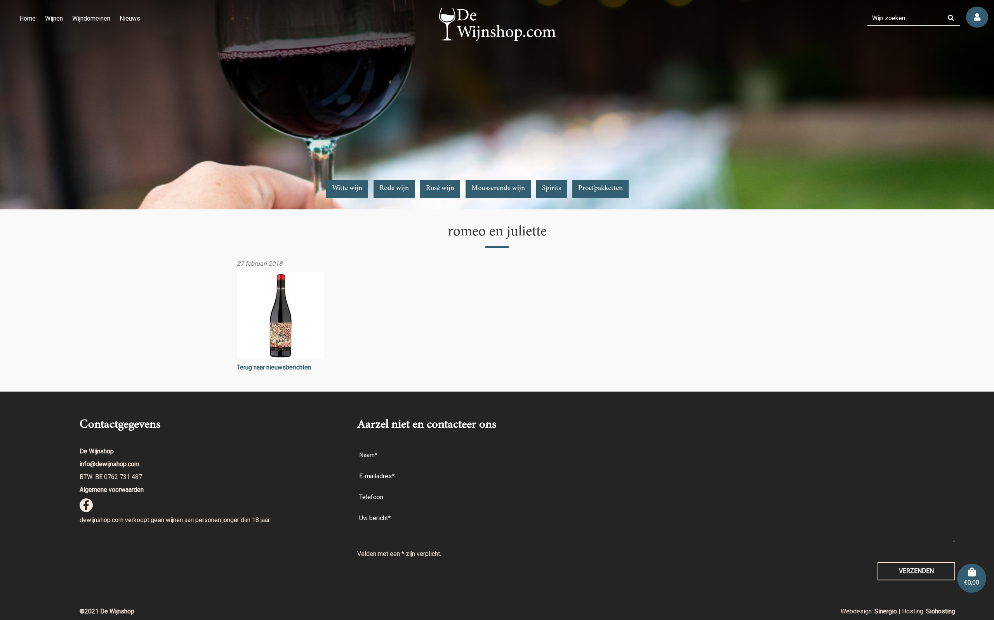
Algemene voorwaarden (112, 489)
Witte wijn (347, 188)
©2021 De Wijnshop (107, 611)
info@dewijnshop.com (109, 464)
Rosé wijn (440, 188)
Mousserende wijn (498, 188)
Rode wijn (394, 188)
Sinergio (886, 611)
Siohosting (940, 611)
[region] (497, 104)
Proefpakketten (600, 188)
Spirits (551, 188)
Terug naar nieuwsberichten (274, 367)
